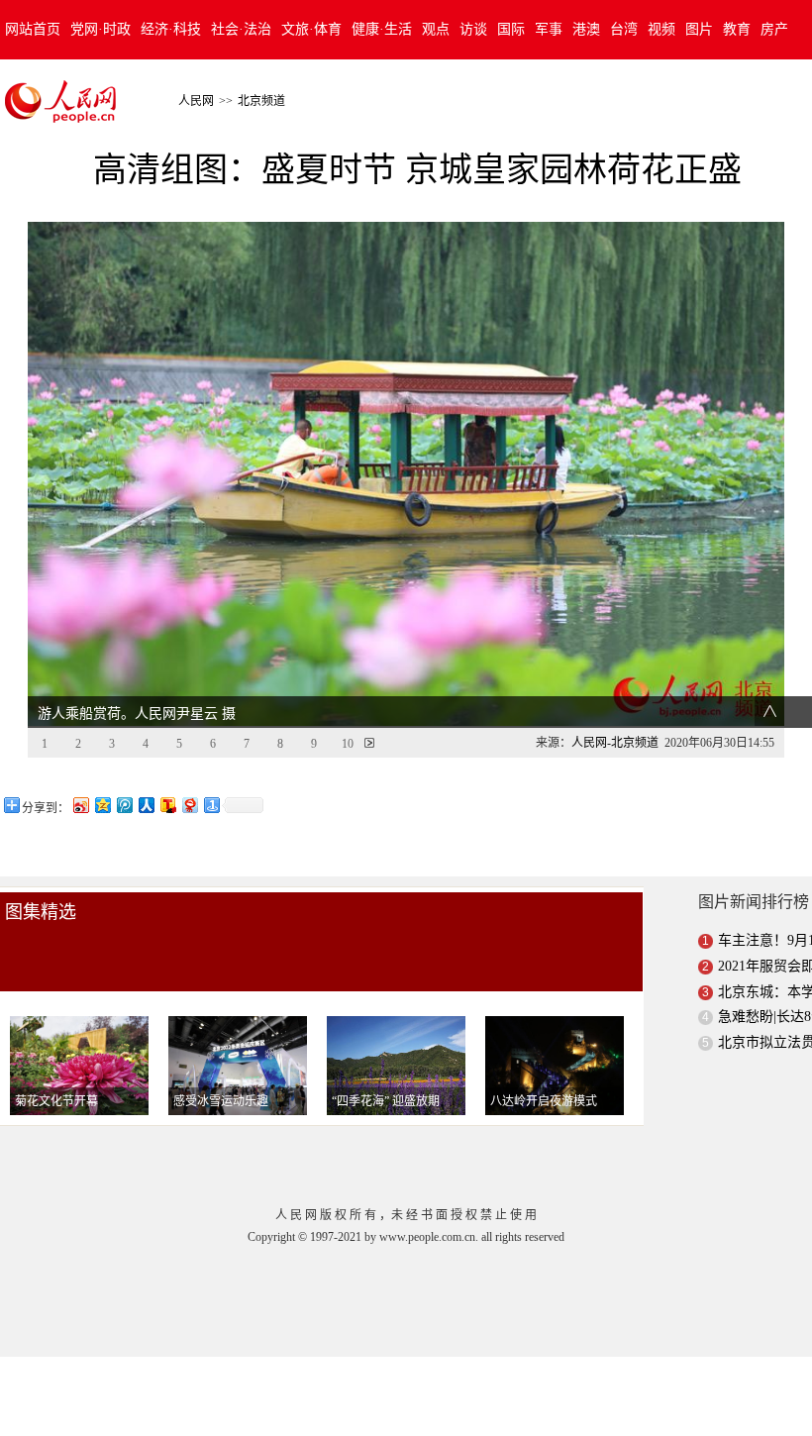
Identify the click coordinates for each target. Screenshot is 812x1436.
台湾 (624, 29)
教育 (737, 29)
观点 (436, 29)
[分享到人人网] (145, 804)
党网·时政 (100, 29)
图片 (699, 29)
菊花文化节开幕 (56, 1101)
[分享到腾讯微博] (124, 804)
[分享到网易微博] (189, 804)
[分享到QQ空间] (102, 804)
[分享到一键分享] (211, 804)
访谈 (473, 29)
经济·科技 (171, 29)
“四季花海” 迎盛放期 (386, 1101)
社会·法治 (241, 29)
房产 (774, 29)
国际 (511, 29)
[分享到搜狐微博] (167, 804)
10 (348, 744)
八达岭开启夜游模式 (543, 1101)
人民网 (196, 101)
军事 (548, 29)
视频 (661, 29)
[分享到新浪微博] (80, 804)
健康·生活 (382, 29)
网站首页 (32, 29)
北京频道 (261, 101)
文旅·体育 (311, 29)
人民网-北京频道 (615, 743)
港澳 (586, 29)
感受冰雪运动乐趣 (220, 1101)
